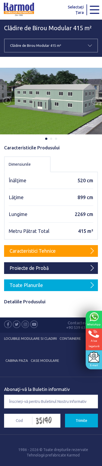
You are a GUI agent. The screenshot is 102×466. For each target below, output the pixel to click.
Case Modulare (45, 360)
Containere (70, 338)
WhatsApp (94, 324)
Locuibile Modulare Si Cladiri (30, 338)
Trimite (81, 420)
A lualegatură (94, 343)
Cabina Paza (16, 360)
